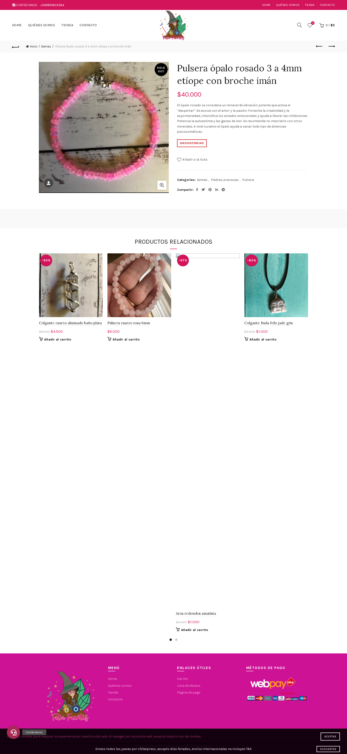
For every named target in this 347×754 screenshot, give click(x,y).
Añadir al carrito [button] (57, 339)
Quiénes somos (288, 5)
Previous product (319, 46)
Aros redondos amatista (196, 613)
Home (266, 5)
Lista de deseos (312, 23)
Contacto (327, 5)
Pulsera (248, 180)
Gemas (46, 46)
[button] (13, 732)
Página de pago (188, 692)
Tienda (310, 5)
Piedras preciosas (225, 180)
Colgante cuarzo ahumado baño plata (70, 323)
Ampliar (161, 185)
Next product (331, 46)
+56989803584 (52, 5)
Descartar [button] (328, 749)
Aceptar (330, 736)
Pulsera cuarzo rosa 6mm (128, 323)
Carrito (182, 679)
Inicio (33, 46)
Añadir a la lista (194, 160)
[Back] (16, 46)
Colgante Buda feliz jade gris (268, 323)
